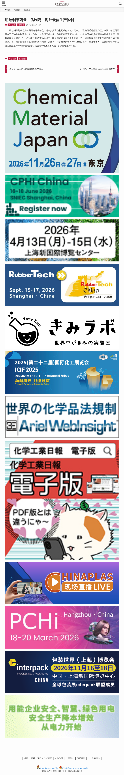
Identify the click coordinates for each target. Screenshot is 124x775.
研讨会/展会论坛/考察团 (41, 758)
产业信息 (11, 25)
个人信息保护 (94, 758)
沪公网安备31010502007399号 (75, 768)
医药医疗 (21, 25)
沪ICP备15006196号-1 (49, 768)
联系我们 (81, 758)
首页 (26, 758)
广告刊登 (59, 758)
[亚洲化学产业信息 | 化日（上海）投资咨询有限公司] (62, 3)
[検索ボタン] (120, 3)
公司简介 (70, 758)
